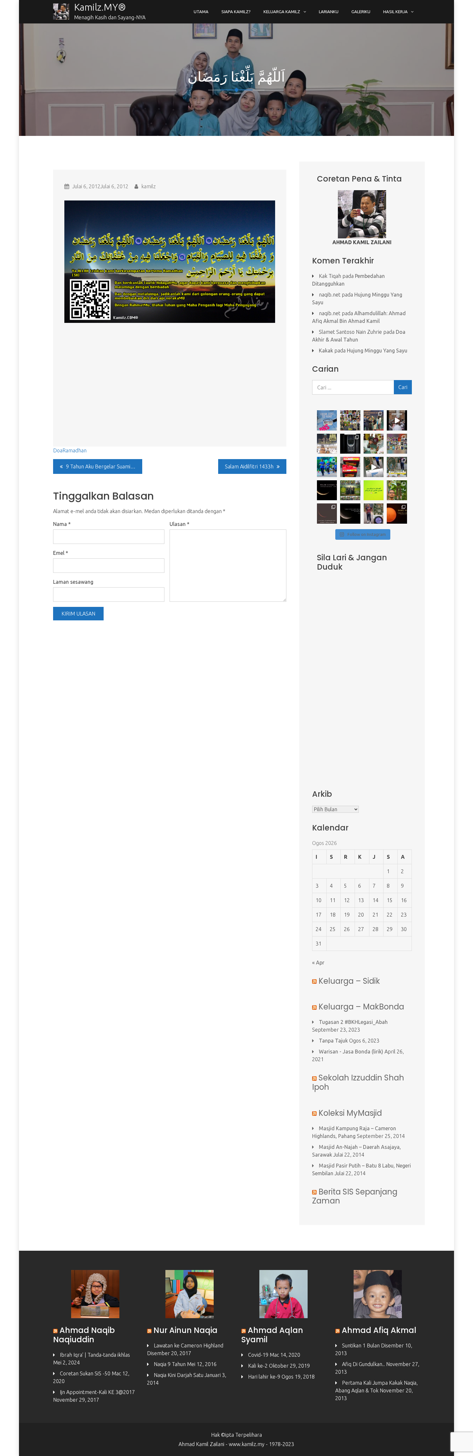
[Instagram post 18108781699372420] (374, 490)
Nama (62, 524)
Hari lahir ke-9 (264, 1377)
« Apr (318, 962)
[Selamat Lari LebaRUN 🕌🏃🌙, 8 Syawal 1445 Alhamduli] (397, 467)
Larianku (329, 11)
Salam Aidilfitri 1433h (249, 466)
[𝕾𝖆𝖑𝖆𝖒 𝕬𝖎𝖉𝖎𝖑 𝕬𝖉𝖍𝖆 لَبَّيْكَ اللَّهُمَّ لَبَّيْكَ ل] (327, 444)
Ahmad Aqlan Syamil (272, 1335)
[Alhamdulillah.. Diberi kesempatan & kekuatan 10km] (374, 513)
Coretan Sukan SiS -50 (85, 1373)
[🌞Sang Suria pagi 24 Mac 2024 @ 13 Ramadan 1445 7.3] (397, 513)
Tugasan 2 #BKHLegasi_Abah (353, 1022)
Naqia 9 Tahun (170, 1364)
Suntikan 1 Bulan (361, 1345)
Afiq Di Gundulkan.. (363, 1364)
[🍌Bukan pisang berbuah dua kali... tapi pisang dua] (397, 490)
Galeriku (360, 11)
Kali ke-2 (258, 1366)
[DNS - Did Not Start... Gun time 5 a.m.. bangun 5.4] (327, 420)
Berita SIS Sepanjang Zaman (354, 1196)
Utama (201, 11)
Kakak (326, 350)
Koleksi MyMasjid (350, 1113)
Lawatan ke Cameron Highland (188, 1345)
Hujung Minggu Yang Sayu (377, 350)
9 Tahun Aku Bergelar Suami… (100, 466)
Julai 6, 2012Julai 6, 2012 (100, 186)
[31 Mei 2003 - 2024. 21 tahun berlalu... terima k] (374, 444)
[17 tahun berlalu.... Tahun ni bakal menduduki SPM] (397, 444)
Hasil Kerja (395, 11)
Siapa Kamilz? (236, 11)
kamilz (148, 186)
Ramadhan (74, 450)
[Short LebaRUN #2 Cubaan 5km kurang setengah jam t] (374, 467)
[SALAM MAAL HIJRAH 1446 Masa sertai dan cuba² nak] (397, 420)
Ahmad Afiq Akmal (379, 1330)
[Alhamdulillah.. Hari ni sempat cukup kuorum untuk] (350, 420)
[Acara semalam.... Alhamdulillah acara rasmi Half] (327, 467)
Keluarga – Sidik (349, 981)
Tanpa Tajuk (333, 1040)
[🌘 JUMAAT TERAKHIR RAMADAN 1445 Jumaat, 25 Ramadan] (350, 513)
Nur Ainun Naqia (185, 1330)
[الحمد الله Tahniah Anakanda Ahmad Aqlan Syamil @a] (374, 420)
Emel (60, 553)
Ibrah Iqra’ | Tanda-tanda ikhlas (95, 1355)
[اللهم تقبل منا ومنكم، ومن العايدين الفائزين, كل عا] (350, 490)
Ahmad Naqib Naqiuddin (84, 1335)
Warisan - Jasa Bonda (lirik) (351, 1051)
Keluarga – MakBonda (361, 1006)
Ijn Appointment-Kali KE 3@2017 (97, 1392)
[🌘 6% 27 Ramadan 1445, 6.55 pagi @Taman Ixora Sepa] (327, 513)
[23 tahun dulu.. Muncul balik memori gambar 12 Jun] (350, 444)
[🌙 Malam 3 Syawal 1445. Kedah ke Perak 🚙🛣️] (327, 490)
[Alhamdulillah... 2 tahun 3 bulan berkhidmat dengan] (350, 467)
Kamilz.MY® (100, 7)
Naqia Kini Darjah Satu (178, 1375)
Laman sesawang (73, 582)
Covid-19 (258, 1355)
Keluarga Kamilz (282, 11)
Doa (57, 450)
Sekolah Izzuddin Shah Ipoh (358, 1082)
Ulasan (180, 524)
